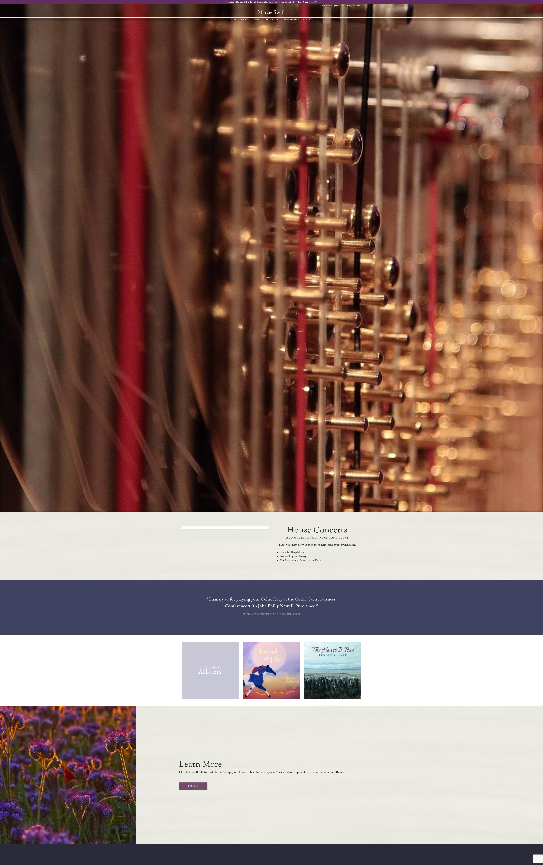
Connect (193, 786)
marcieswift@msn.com (332, 6)
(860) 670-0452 (354, 6)
